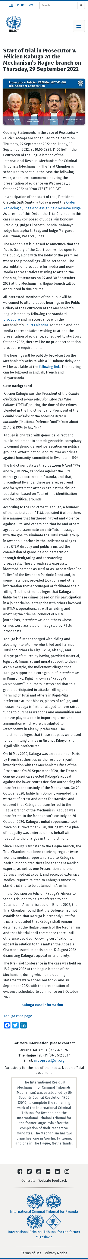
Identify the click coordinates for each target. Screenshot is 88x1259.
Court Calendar (36, 325)
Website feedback (52, 1181)
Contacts (28, 1181)
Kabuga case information (42, 1005)
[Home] (13, 22)
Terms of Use (31, 1253)
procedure (11, 319)
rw (30, 5)
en (11, 5)
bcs (23, 5)
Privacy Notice (56, 1253)
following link (49, 367)
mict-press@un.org (49, 1060)
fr (17, 5)
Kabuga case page (17, 1016)
